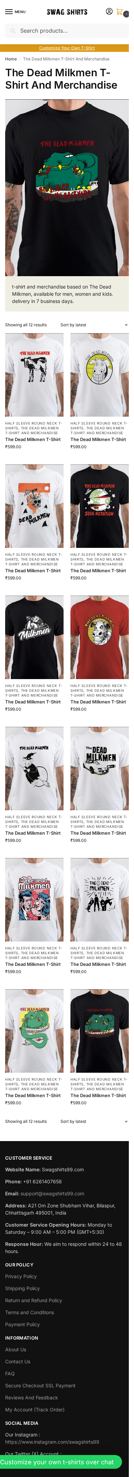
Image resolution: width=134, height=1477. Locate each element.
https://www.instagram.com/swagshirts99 (52, 1442)
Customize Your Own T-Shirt (67, 47)
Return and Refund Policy (33, 1300)
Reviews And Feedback (31, 1397)
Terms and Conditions (29, 1312)
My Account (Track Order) (35, 1409)
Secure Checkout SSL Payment (40, 1385)
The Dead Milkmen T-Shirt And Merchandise (32, 430)
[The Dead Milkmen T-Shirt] (34, 375)
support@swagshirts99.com (52, 1193)
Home (11, 58)
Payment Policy (22, 1324)
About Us (15, 1349)
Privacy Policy (21, 1276)
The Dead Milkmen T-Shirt (33, 439)
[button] (121, 12)
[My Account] (109, 11)
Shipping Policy (22, 1288)
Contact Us (17, 1361)
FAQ (10, 1373)
